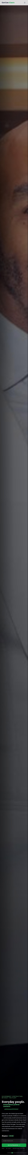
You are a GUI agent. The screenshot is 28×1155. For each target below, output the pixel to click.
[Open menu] (24, 2)
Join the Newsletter (13, 1145)
